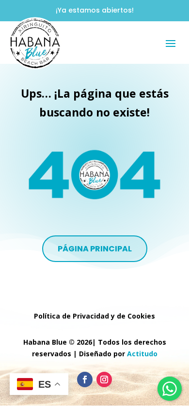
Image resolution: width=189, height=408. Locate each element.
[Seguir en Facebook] (85, 379)
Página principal (95, 248)
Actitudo (142, 353)
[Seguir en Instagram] (104, 379)
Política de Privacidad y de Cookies (94, 316)
